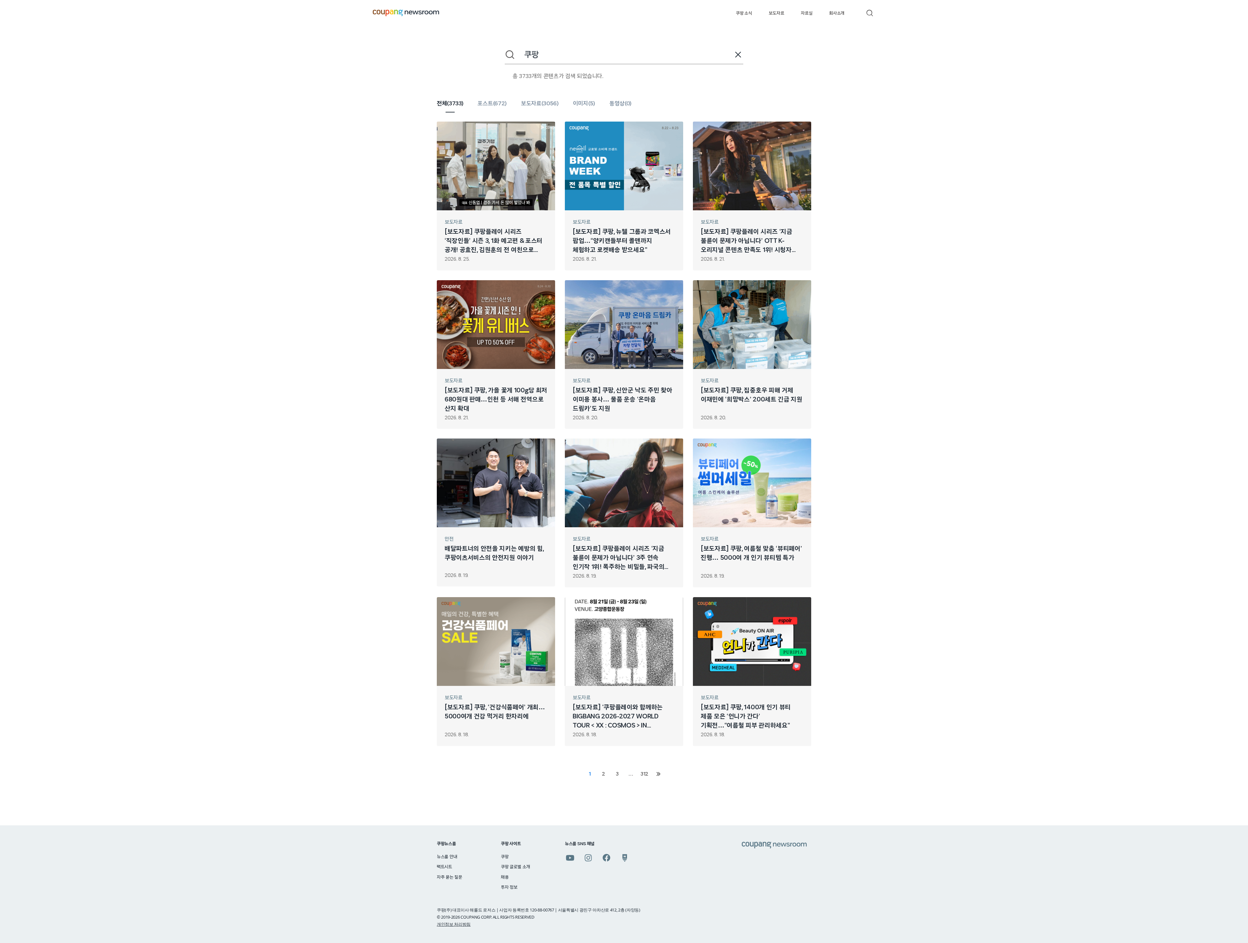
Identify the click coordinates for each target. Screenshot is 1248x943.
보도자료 (776, 13)
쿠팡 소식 (744, 13)
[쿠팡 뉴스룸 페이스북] (606, 858)
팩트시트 (444, 867)
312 (644, 774)
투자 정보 (509, 887)
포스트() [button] (491, 104)
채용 (504, 877)
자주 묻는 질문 (449, 877)
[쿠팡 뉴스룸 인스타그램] (588, 858)
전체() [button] (450, 104)
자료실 (806, 13)
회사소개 (836, 13)
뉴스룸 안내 (447, 857)
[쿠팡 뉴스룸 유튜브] (570, 858)
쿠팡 (504, 857)
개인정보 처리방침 (454, 924)
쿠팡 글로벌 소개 (515, 867)
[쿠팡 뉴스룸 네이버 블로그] (624, 858)
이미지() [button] (584, 104)
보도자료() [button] (540, 104)
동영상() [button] (620, 104)
